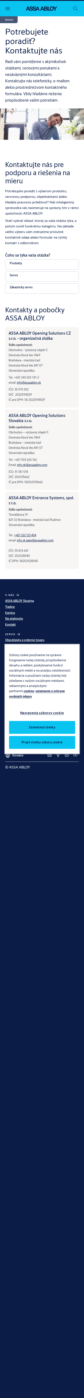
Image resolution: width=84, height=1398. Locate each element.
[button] (9, 20)
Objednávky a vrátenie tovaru (24, 640)
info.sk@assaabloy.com (32, 465)
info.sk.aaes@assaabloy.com (35, 540)
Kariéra (10, 613)
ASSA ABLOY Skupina (19, 601)
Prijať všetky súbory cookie (42, 742)
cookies (29, 691)
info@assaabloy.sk (29, 383)
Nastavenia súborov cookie (42, 713)
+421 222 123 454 (25, 535)
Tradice (10, 607)
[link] (49, 754)
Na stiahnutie (14, 619)
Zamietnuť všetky (42, 727)
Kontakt (10, 625)
